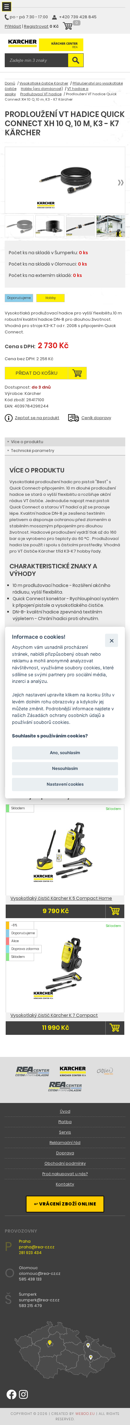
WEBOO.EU (85, 1413)
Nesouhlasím (65, 768)
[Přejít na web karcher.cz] (73, 1074)
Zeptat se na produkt (37, 418)
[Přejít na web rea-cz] (32, 1074)
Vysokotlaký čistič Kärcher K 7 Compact (54, 1015)
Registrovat (36, 26)
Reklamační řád (65, 1142)
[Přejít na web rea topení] (65, 1090)
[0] (67, 27)
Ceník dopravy (96, 418)
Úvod (65, 1111)
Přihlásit (13, 26)
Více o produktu (27, 441)
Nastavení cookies (65, 784)
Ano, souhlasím (65, 752)
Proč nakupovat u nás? (65, 1173)
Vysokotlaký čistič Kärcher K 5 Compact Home (61, 898)
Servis (65, 1132)
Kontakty (65, 1184)
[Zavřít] (111, 640)
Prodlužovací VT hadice (41, 94)
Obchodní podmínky (65, 1163)
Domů (10, 83)
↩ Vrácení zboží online (65, 1204)
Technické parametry (32, 450)
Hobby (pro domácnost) (42, 88)
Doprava (65, 1153)
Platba (65, 1121)
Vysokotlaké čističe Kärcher (44, 83)
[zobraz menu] (6, 6)
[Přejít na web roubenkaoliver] (105, 1074)
